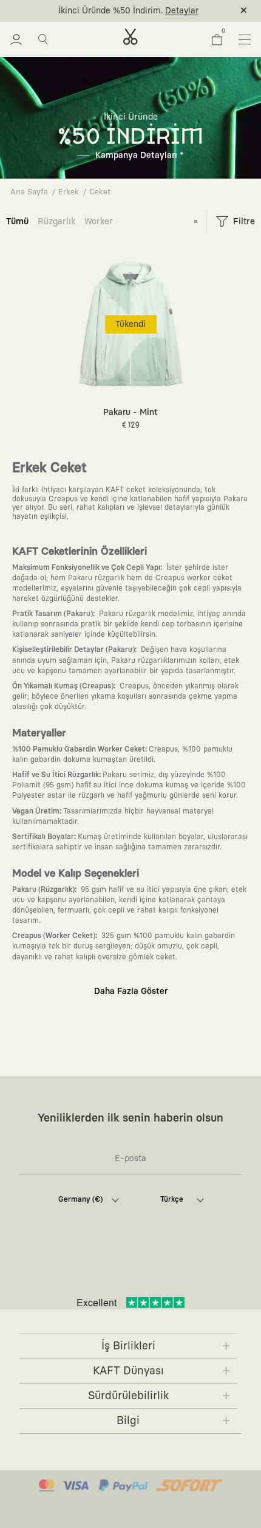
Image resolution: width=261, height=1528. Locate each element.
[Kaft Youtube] (142, 1269)
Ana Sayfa (29, 192)
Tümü (17, 221)
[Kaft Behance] (198, 1269)
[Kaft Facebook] (59, 1269)
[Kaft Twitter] (170, 1269)
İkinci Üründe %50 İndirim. (110, 11)
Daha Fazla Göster (131, 991)
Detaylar (181, 11)
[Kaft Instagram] (87, 1269)
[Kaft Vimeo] (114, 1269)
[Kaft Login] (16, 39)
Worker (98, 221)
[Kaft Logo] (130, 37)
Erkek (68, 192)
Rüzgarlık (56, 221)
